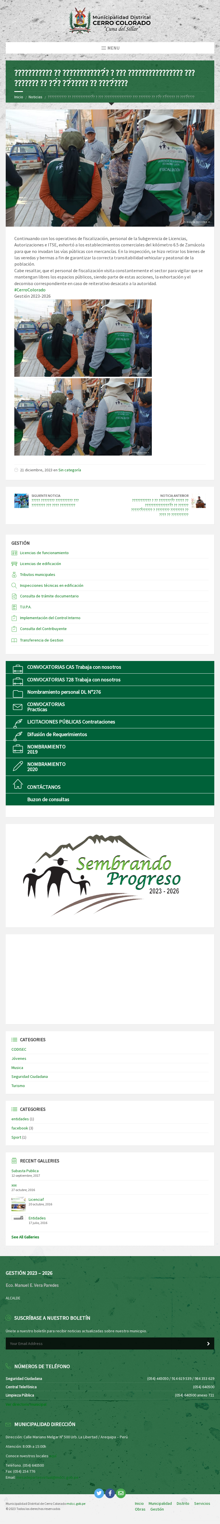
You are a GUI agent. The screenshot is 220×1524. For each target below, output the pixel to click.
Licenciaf (36, 1199)
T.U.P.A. (26, 606)
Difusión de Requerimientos (57, 734)
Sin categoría (69, 469)
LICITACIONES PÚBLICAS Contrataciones (71, 721)
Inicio (18, 96)
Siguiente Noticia (46, 495)
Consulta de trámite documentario (49, 596)
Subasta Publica (25, 1170)
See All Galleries (25, 1236)
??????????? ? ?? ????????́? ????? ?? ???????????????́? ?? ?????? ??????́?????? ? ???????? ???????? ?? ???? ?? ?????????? (159, 507)
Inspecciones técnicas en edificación (51, 585)
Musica (17, 1067)
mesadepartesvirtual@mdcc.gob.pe (47, 1477)
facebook (19, 1128)
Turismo (18, 1085)
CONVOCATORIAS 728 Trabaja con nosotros (74, 679)
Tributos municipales (37, 574)
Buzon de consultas (48, 799)
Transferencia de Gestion (41, 640)
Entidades (37, 1218)
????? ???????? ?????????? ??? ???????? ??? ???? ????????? (55, 503)
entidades (20, 1118)
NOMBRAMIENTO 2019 (46, 749)
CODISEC (18, 1049)
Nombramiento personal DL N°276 (64, 692)
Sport (16, 1137)
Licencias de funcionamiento (44, 552)
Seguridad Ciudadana (29, 1076)
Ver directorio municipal (26, 1404)
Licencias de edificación (40, 563)
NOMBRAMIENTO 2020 (46, 766)
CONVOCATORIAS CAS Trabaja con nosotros (74, 667)
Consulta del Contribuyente (43, 628)
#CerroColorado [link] (30, 290)
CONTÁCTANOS (43, 787)
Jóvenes (18, 1058)
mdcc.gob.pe (75, 1503)
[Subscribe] (208, 1343)
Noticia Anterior (174, 495)
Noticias (35, 96)
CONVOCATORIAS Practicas (46, 707)
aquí (52, 1455)
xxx (14, 1185)
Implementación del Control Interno (50, 617)
